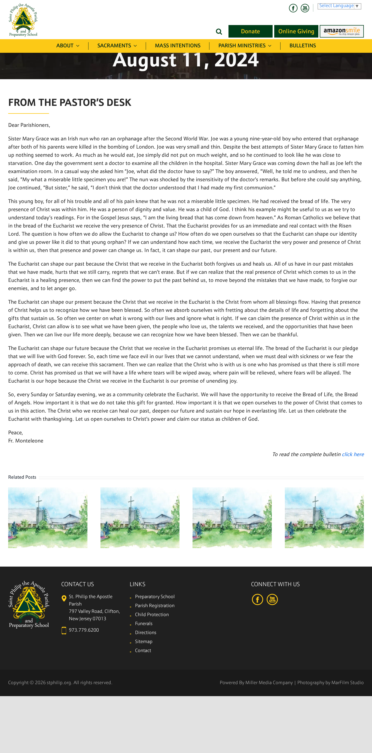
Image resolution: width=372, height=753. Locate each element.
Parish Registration (155, 605)
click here (353, 454)
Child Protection (152, 614)
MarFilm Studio (347, 683)
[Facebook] (293, 8)
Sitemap (144, 641)
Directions (145, 632)
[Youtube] (304, 8)
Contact (143, 650)
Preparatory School (155, 597)
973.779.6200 (84, 630)
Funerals (144, 623)
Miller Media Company (269, 683)
